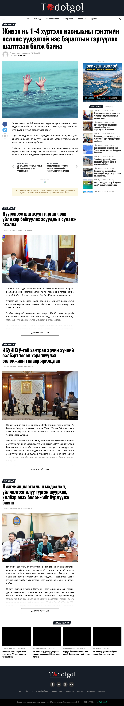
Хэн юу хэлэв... (68, 19)
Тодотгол (22, 55)
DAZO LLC (103, 702)
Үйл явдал (38, 19)
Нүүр (28, 19)
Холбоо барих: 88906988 (96, 691)
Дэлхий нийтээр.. (52, 19)
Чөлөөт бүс (82, 19)
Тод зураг (93, 19)
